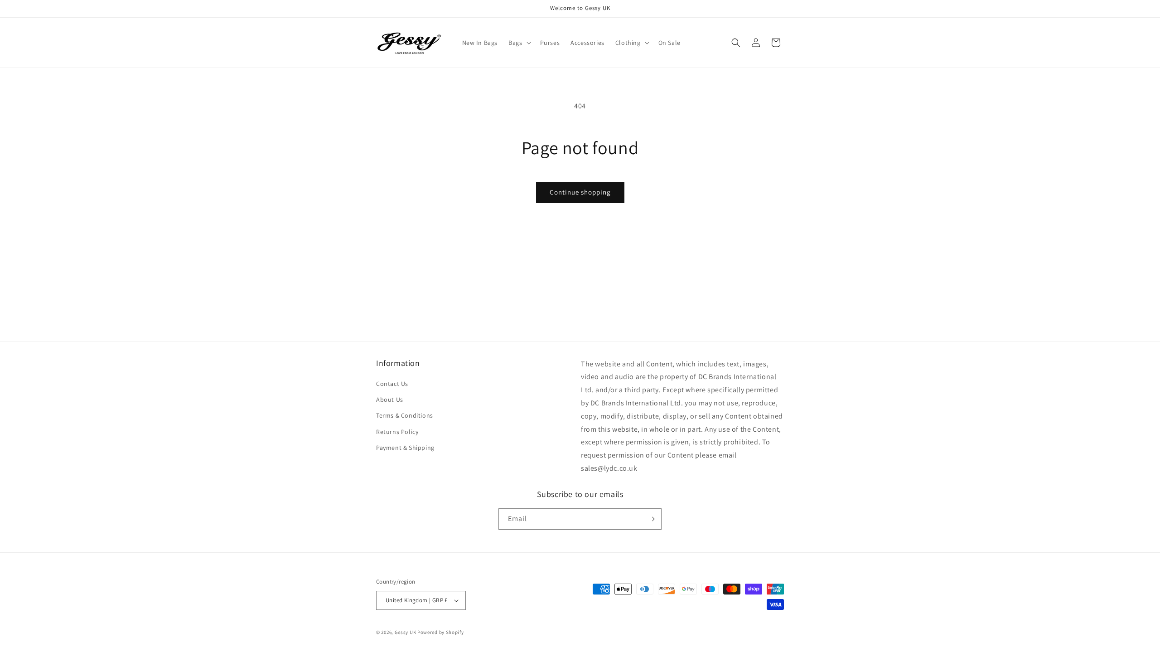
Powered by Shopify (440, 632)
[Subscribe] (651, 519)
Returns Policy (397, 432)
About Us (389, 399)
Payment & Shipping (405, 447)
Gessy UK (405, 632)
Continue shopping (580, 192)
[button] (518, 42)
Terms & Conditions (404, 415)
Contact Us (392, 384)
